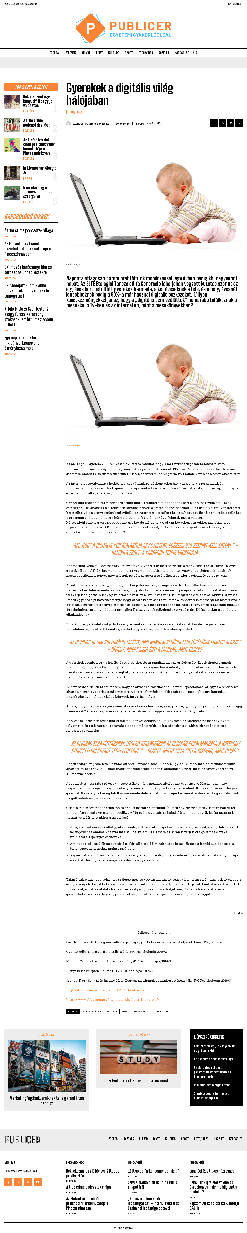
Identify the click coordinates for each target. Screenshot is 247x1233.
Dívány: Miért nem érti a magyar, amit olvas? (156, 649)
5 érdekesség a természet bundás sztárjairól (37, 192)
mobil (126, 1011)
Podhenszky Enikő (97, 123)
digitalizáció (91, 1011)
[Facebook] (214, 123)
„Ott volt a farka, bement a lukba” (153, 1171)
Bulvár (132, 1192)
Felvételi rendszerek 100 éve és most (138, 1080)
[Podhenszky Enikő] (69, 123)
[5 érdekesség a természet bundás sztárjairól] (12, 193)
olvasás (140, 1011)
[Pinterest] (230, 123)
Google (76, 446)
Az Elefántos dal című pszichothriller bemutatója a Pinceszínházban (39, 147)
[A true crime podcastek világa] (12, 125)
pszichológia (159, 1011)
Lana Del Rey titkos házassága (212, 1171)
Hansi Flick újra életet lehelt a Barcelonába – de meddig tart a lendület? (213, 1187)
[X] (222, 123)
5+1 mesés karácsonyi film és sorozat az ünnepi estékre (28, 269)
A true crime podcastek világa (36, 122)
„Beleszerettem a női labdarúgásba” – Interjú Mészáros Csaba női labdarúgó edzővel (153, 1203)
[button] (195, 52)
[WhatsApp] (239, 123)
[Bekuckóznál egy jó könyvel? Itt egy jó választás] (12, 102)
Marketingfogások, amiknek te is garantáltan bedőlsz (47, 1101)
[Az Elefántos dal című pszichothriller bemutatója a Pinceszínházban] (12, 145)
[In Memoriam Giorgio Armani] (12, 173)
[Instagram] (18, 1182)
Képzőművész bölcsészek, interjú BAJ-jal (214, 1205)
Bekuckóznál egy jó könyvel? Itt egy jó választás (38, 101)
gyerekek (111, 1011)
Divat (27, 178)
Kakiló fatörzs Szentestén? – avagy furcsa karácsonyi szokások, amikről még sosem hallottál (28, 316)
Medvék (28, 202)
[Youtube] (38, 1182)
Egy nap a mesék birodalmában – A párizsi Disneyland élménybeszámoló (29, 343)
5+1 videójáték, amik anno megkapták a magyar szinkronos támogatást (30, 291)
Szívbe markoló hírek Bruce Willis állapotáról (152, 1185)
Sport (132, 1213)
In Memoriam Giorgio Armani (40, 170)
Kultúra (29, 111)
